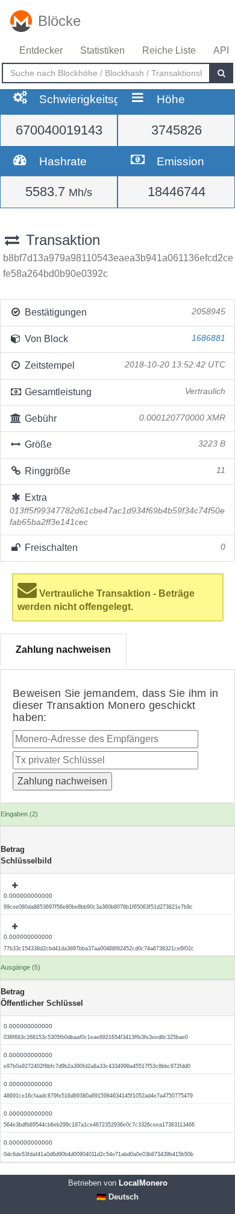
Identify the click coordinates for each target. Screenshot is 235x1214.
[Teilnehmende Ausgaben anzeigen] (16, 886)
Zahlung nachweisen (63, 649)
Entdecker (41, 50)
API (221, 50)
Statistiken (102, 50)
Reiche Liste (169, 50)
